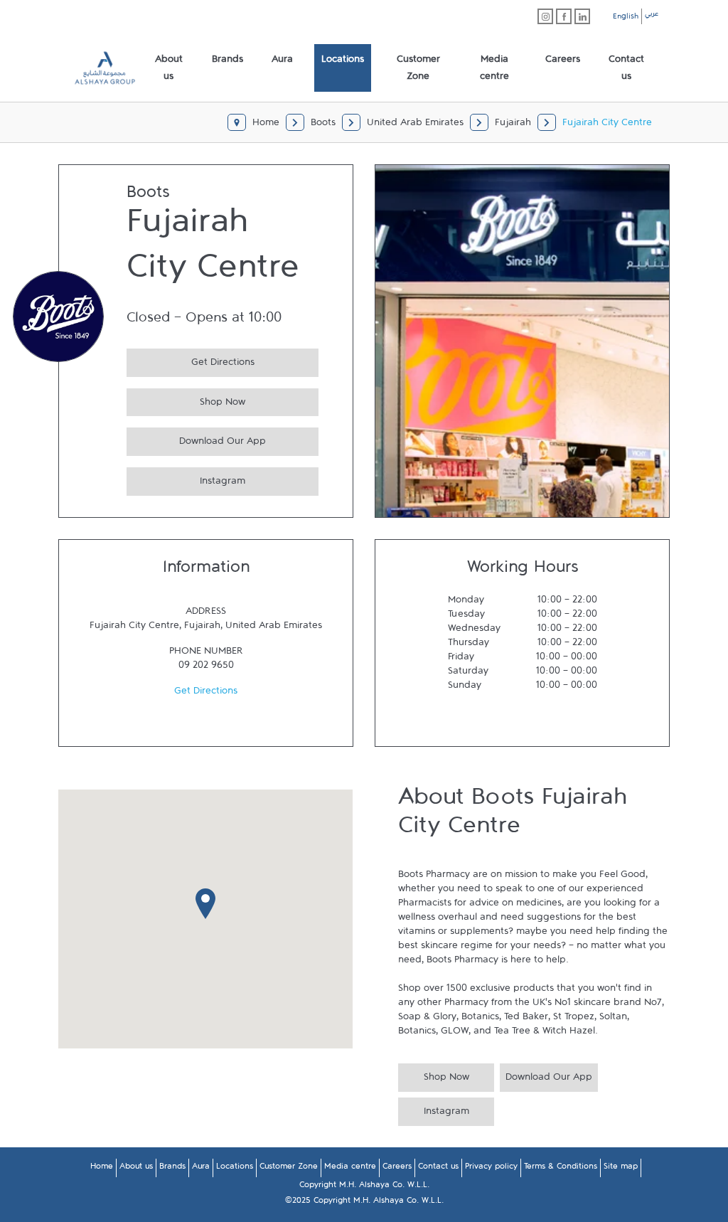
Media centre (350, 1168)
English (625, 18)
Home (101, 1168)
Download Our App (196, 439)
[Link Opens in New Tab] (545, 16)
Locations (234, 1168)
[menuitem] (169, 68)
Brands (172, 1168)
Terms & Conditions (560, 1168)
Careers (397, 1168)
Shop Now (186, 400)
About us (136, 1168)
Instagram (186, 479)
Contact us (438, 1168)
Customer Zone (288, 1168)
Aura (201, 1168)
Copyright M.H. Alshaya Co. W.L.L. (364, 1187)
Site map (621, 1168)
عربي (651, 15)
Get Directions (191, 360)
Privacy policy (491, 1168)
